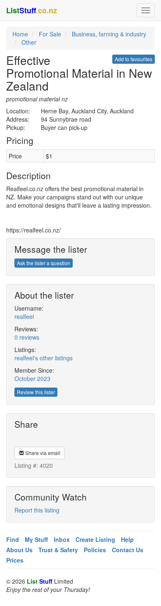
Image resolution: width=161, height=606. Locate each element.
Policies (95, 550)
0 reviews (26, 337)
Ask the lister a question (43, 262)
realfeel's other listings (43, 358)
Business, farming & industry (109, 34)
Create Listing (95, 539)
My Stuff (36, 539)
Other (28, 42)
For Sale (50, 34)
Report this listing (36, 510)
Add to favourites (133, 58)
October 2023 (32, 378)
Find (12, 539)
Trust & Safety (58, 550)
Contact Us (127, 550)
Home (20, 34)
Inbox (62, 539)
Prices (15, 560)
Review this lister (36, 391)
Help (127, 539)
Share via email (42, 452)
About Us (19, 550)
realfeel (24, 316)
